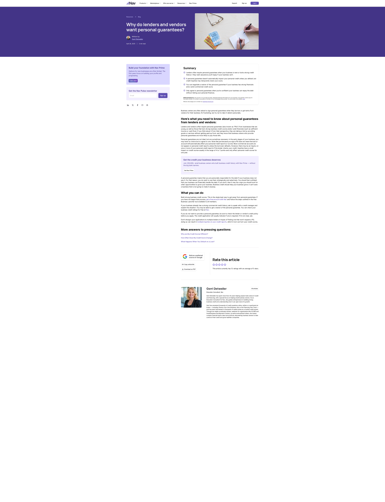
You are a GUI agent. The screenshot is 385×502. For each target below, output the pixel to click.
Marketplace (154, 3)
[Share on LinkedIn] (128, 105)
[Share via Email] (142, 105)
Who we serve (168, 3)
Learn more (133, 80)
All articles (254, 288)
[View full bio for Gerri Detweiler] (191, 297)
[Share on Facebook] (137, 105)
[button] (214, 264)
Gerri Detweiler (137, 39)
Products (143, 3)
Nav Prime (193, 3)
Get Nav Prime (188, 170)
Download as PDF (190, 269)
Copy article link (189, 264)
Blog (139, 17)
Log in (254, 3)
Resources (181, 3)
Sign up (163, 95)
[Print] (147, 105)
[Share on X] (132, 105)
